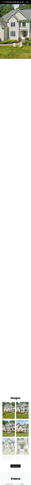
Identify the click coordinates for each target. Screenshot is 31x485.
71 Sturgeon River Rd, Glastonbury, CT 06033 (14, 2)
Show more (15, 466)
